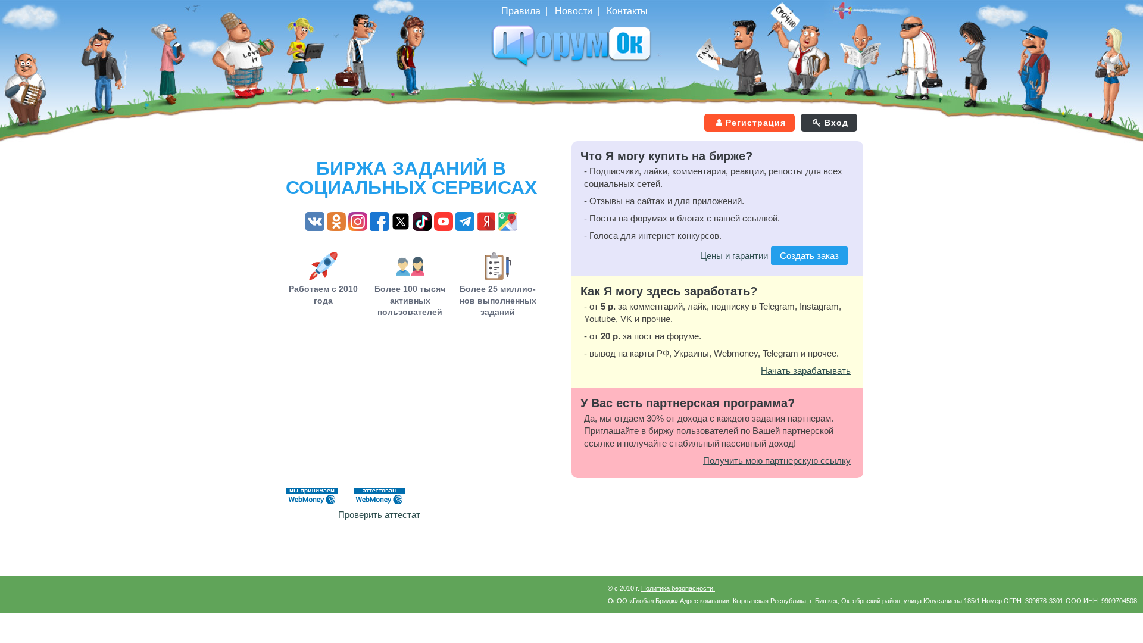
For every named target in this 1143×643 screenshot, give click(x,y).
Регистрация (756, 122)
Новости (573, 11)
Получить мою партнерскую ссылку (777, 460)
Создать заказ (809, 256)
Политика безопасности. (678, 588)
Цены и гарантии (734, 256)
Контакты (627, 11)
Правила (521, 11)
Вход (836, 122)
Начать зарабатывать (806, 371)
